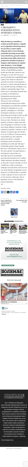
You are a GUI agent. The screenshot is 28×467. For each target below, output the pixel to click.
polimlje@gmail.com (20, 440)
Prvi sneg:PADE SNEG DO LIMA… (21, 201)
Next (25, 291)
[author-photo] (14, 212)
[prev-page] (13, 235)
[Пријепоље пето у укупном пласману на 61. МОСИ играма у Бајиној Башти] (23, 227)
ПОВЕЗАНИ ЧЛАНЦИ (9, 221)
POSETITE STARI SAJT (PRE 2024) (8, 265)
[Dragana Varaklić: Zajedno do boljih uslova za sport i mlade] (14, 227)
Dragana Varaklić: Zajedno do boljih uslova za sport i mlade (13, 232)
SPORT (6, 5)
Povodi (2, 229)
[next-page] (15, 235)
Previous (2, 291)
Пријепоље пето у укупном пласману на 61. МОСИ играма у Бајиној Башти (23, 232)
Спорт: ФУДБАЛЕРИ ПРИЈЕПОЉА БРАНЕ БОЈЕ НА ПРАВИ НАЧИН (6, 203)
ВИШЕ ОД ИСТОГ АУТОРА (19, 221)
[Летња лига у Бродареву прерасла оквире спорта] (5, 227)
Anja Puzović (6, 35)
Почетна (2, 5)
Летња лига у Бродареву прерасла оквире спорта (4, 232)
